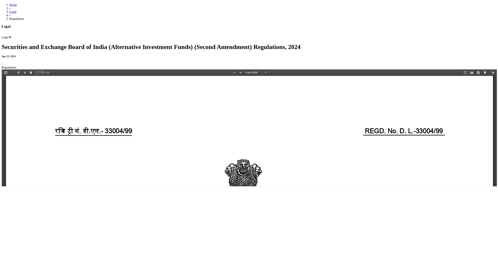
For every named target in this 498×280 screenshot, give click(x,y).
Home (13, 4)
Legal (12, 11)
